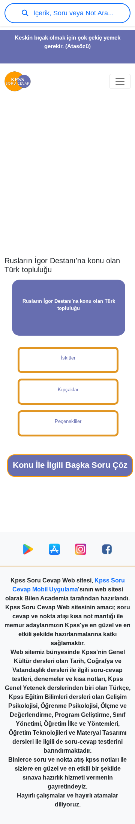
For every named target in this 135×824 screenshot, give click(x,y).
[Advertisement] (67, 181)
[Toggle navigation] (120, 81)
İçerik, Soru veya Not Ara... (73, 13)
